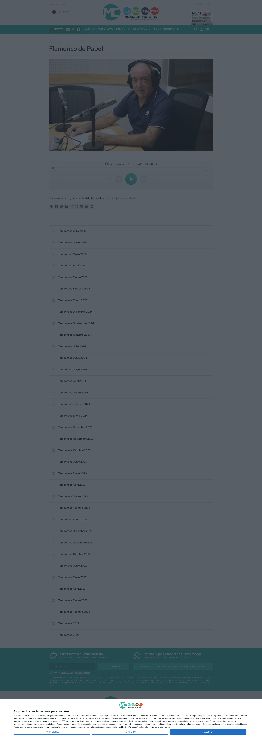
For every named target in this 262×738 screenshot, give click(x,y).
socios (34, 715)
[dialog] (131, 718)
